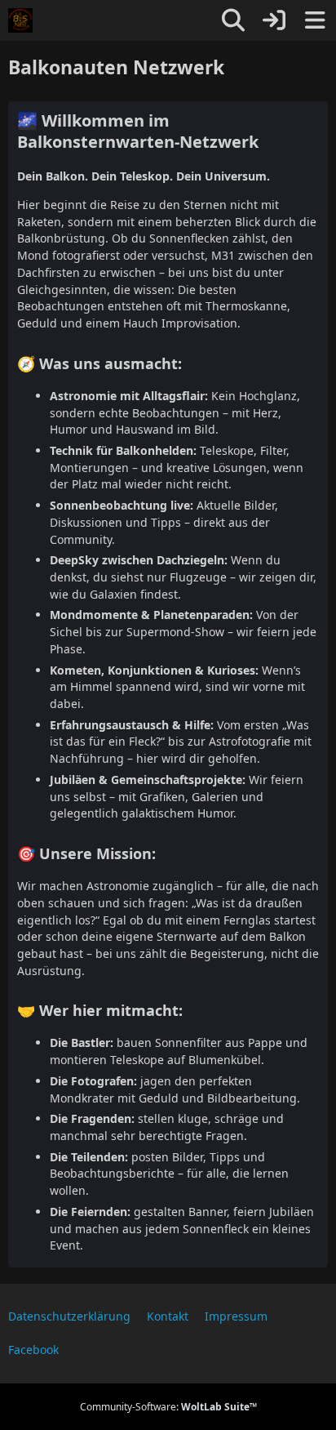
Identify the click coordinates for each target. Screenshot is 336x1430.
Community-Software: (168, 1407)
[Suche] (233, 20)
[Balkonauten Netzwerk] (20, 20)
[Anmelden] (274, 20)
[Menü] (314, 20)
